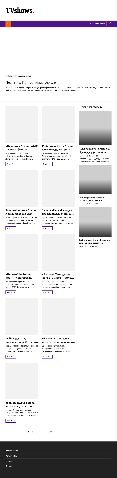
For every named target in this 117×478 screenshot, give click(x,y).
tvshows (81, 156)
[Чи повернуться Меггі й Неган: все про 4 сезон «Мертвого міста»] (95, 179)
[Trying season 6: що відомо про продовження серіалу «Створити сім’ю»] (95, 222)
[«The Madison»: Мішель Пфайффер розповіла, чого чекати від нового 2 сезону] (95, 128)
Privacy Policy (11, 456)
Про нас (8, 466)
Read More (11, 164)
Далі (50, 432)
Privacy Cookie (11, 451)
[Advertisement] (58, 45)
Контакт (8, 461)
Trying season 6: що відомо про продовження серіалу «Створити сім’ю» (94, 243)
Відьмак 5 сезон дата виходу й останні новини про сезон (58, 342)
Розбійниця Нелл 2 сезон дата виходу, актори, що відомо (57, 149)
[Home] (8, 24)
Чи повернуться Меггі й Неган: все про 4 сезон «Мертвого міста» (91, 200)
